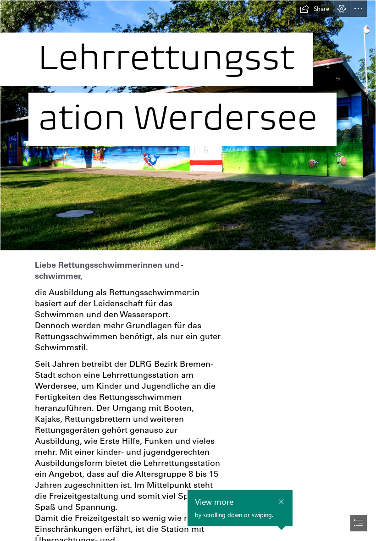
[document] (188, 270)
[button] (314, 8)
